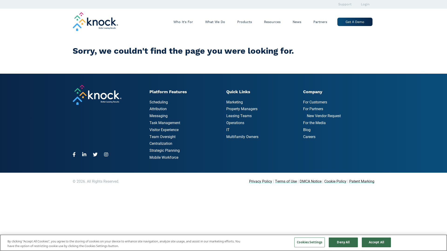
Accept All (376, 242)
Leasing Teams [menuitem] (239, 115)
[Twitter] (96, 154)
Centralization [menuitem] (160, 143)
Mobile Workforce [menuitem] (163, 157)
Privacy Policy (260, 181)
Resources (272, 22)
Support (345, 4)
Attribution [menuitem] (158, 108)
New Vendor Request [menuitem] (324, 115)
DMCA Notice (311, 181)
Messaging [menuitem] (158, 115)
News (297, 22)
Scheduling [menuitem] (158, 101)
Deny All (343, 242)
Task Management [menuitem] (164, 122)
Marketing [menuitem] (234, 101)
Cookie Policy (335, 181)
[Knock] (98, 21)
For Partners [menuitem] (313, 108)
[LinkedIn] (85, 154)
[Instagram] (107, 154)
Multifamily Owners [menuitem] (242, 136)
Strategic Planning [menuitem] (164, 150)
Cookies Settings (309, 242)
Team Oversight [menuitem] (162, 136)
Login (365, 4)
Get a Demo (354, 22)
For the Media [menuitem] (314, 122)
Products (244, 22)
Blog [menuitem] (307, 129)
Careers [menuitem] (309, 136)
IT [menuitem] (228, 129)
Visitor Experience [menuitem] (164, 129)
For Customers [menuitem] (315, 101)
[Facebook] (75, 154)
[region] (223, 242)
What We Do (215, 22)
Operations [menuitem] (235, 122)
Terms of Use (286, 181)
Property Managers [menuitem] (241, 108)
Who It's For (183, 22)
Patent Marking (361, 181)
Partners (320, 22)
